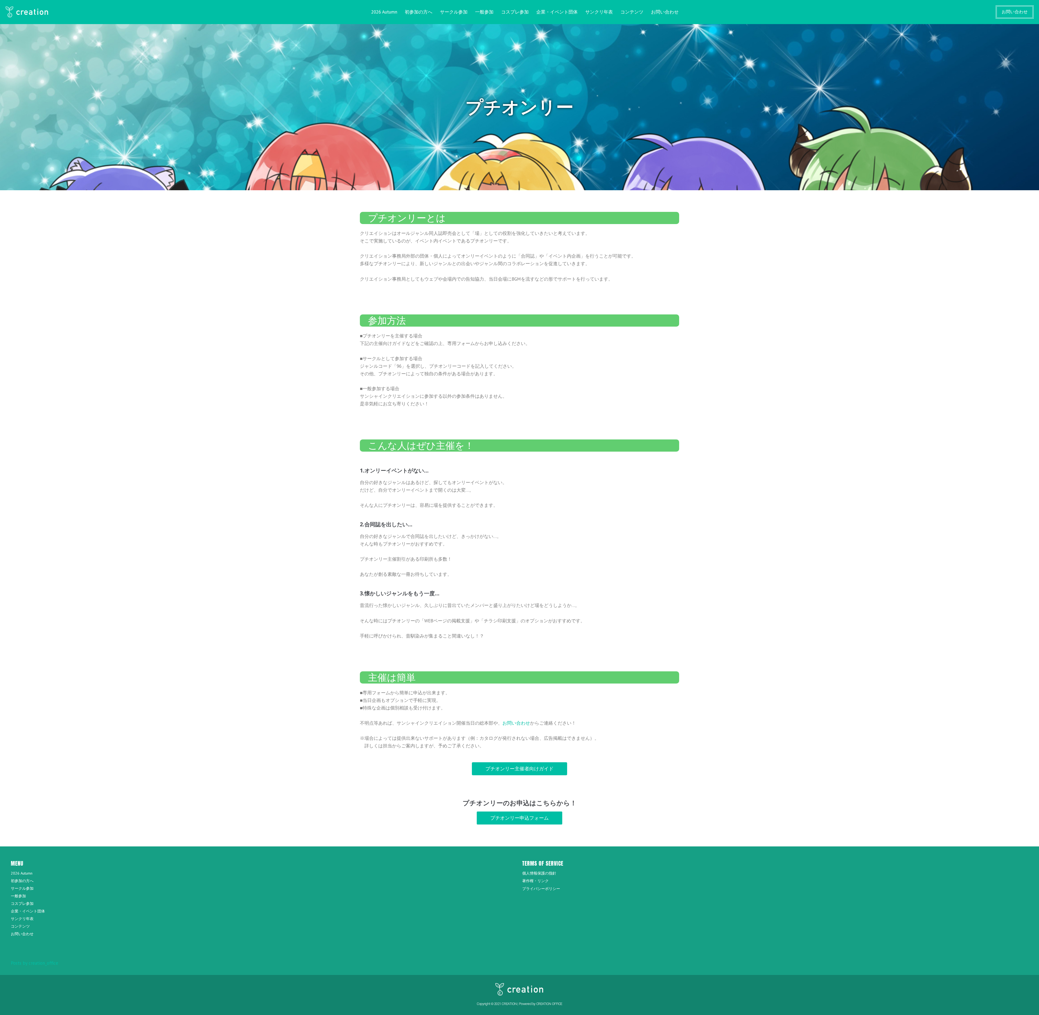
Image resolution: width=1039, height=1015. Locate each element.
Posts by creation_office (34, 963)
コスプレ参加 (515, 12)
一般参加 (484, 12)
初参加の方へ (418, 12)
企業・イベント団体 (557, 12)
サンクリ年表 (599, 12)
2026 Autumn (384, 12)
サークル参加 (454, 12)
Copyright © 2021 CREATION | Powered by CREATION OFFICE (519, 1004)
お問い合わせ (665, 12)
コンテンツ (631, 12)
